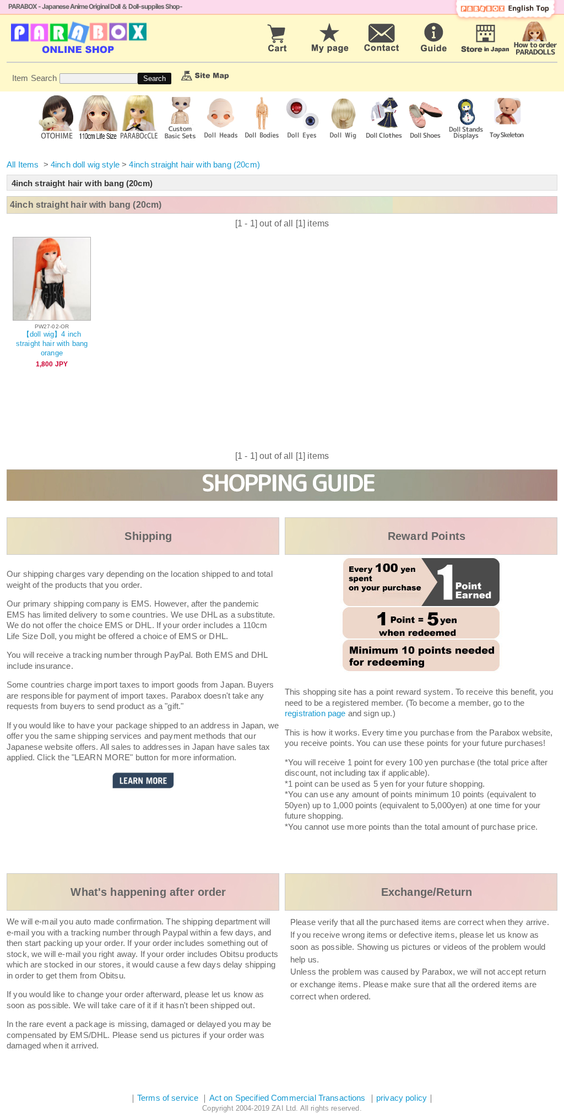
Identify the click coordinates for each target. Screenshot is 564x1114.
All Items (23, 164)
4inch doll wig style (85, 164)
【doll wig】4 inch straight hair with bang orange (52, 343)
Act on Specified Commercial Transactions (288, 1097)
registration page (315, 713)
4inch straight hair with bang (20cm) (194, 164)
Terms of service (167, 1097)
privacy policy (401, 1097)
